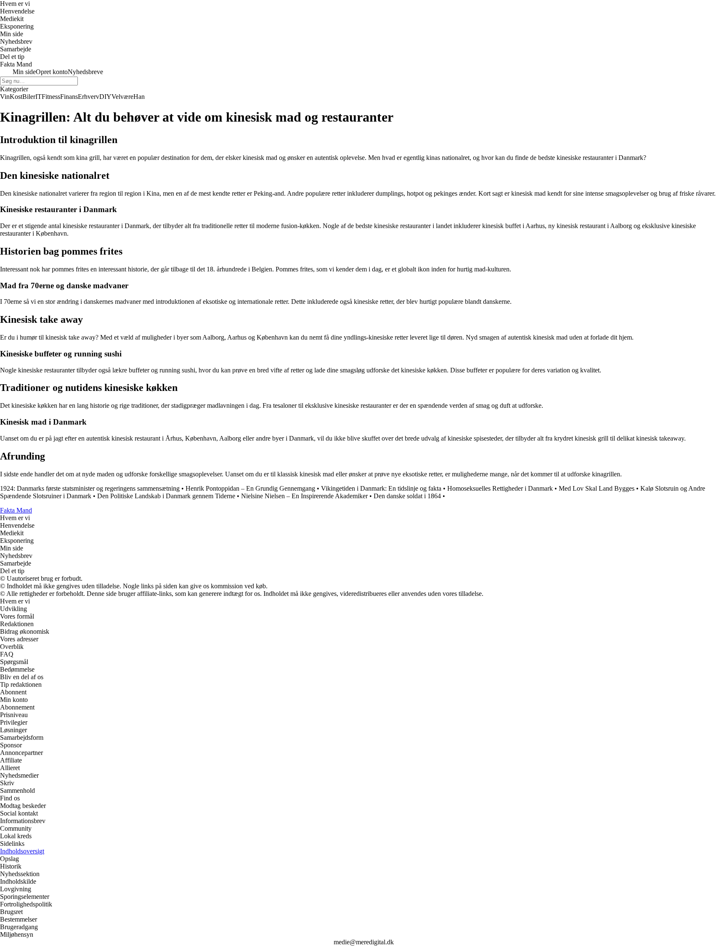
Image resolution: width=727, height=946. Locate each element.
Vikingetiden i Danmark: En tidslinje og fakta (381, 488)
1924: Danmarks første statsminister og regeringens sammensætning (90, 488)
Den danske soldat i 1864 (407, 496)
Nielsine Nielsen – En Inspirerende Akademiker (304, 496)
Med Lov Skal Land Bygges (596, 488)
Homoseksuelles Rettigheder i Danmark (500, 488)
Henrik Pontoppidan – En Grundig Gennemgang (250, 488)
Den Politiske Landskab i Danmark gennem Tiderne (166, 496)
